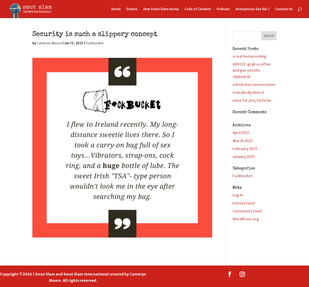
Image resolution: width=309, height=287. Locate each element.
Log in (238, 195)
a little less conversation (254, 84)
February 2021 (245, 148)
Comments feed (247, 211)
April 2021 (241, 132)
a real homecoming (249, 56)
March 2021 (243, 141)
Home (116, 9)
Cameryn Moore (49, 43)
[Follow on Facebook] (229, 274)
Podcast (223, 9)
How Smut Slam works (161, 9)
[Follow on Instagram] (242, 274)
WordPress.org (246, 219)
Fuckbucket (95, 43)
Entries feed (243, 203)
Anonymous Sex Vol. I (252, 9)
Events (132, 9)
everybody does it (248, 92)
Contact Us (284, 9)
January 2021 (244, 156)
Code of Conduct (198, 9)
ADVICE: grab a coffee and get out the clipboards (252, 70)
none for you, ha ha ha (252, 100)
